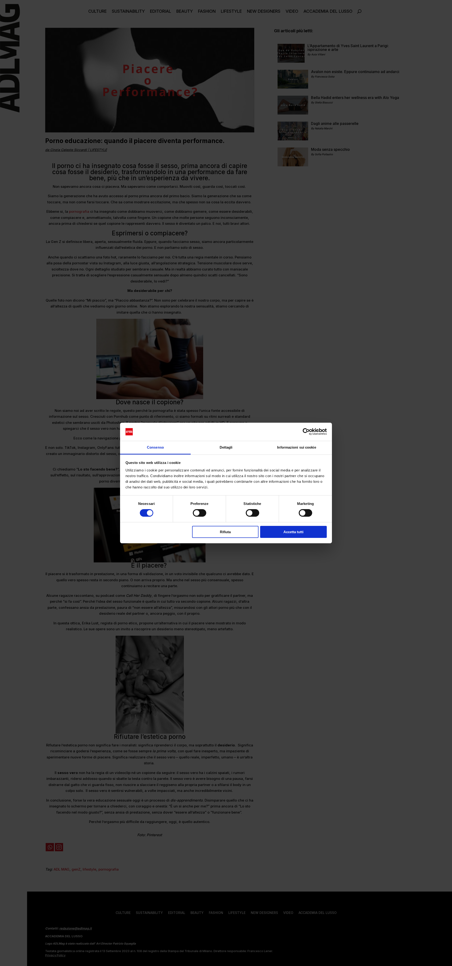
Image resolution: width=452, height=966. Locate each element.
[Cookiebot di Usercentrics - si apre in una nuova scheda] (306, 431)
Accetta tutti (293, 532)
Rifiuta (225, 532)
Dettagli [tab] (226, 447)
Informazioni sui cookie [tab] (296, 447)
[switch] (199, 513)
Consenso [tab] (155, 447)
